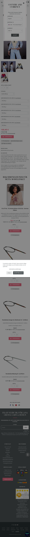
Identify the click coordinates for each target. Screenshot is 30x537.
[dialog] (15, 268)
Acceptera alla (18, 272)
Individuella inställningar (15, 268)
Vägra (9, 272)
